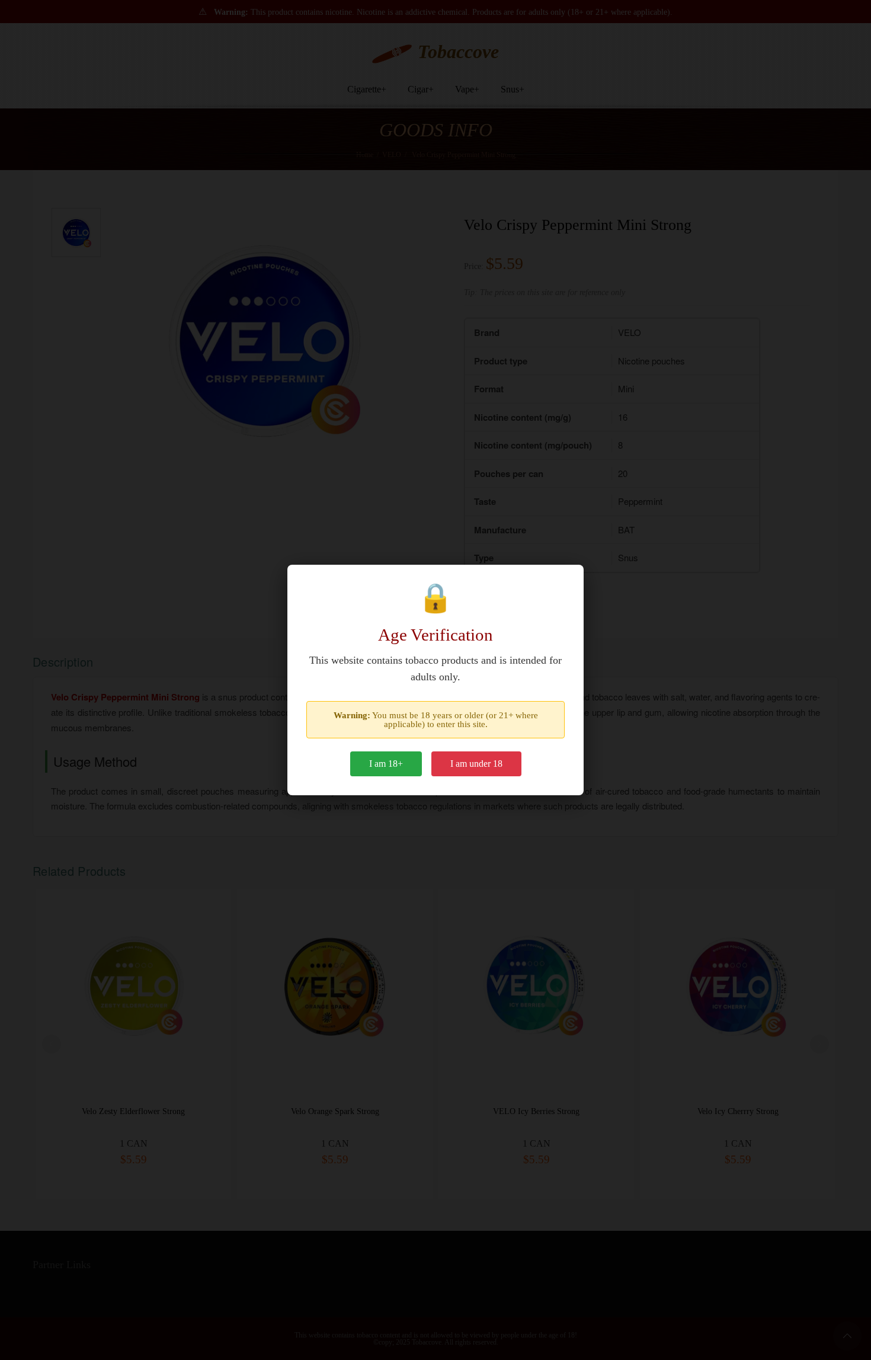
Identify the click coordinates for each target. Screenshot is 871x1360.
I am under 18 (476, 764)
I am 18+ (386, 764)
